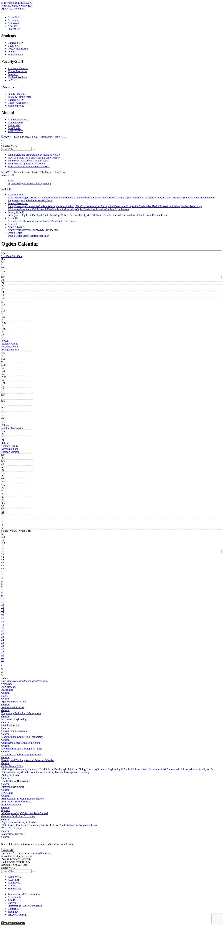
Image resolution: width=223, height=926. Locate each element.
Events (17, 229)
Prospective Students (137, 206)
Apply (4, 8)
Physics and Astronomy (28, 825)
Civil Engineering (10, 725)
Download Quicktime (41, 853)
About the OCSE (17, 221)
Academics (13, 20)
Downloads (8, 850)
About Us (13, 218)
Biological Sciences (30, 197)
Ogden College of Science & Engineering (29, 183)
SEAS (4, 695)
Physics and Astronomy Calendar (18, 822)
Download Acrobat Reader (15, 853)
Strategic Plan (49, 221)
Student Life (14, 28)
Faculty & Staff (16, 212)
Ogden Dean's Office (12, 766)
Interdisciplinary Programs (131, 197)
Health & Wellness (17, 77)
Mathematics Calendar (12, 834)
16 (2, 404)
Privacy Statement (17, 914)
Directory (13, 74)
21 (2, 440)
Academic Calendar (18, 68)
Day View (6, 681)
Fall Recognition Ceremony (75, 772)
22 (2, 457)
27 (2, 488)
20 (2, 434)
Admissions (14, 23)
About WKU (14, 17)
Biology (82, 769)
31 (2, 512)
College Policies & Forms (66, 215)
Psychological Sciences (193, 197)
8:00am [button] (9, 343)
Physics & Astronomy (169, 197)
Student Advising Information (54, 206)
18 (2, 416)
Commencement (29, 229)
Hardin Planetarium (11, 804)
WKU (11, 180)
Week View (18, 681)
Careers (12, 902)
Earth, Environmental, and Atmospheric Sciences (92, 197)
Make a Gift (14, 125)
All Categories (8, 769)
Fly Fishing (7, 792)
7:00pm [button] (12, 426)
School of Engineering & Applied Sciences (119, 769)
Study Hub (75, 206)
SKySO (20, 813)
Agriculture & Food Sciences (39, 769)
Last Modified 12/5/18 (13, 923)
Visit (10, 8)
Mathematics (151, 197)
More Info (19, 8)
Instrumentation (34, 221)
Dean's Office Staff (18, 235)
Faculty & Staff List (42, 215)
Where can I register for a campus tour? (28, 160)
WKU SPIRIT (15, 131)
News (11, 229)
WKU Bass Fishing (11, 828)
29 (2, 500)
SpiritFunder (14, 128)
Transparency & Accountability (24, 894)
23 (2, 464)
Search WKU (9, 145)
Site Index (13, 911)
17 (2, 410)
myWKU (12, 80)
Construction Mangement (14, 731)
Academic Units (16, 194)
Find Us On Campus (66, 221)
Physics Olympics (78, 825)
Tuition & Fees (44, 209)
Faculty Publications (113, 215)
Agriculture (14, 197)
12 (2, 379)
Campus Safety (16, 42)
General (5, 692)
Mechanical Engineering (13, 719)
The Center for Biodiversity (15, 781)
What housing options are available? (26, 163)
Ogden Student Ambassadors (91, 209)
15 (2, 397)
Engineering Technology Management (21, 713)
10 (2, 367)
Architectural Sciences (12, 707)
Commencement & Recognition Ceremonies (103, 206)
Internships (70, 209)
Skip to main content (12, 2)
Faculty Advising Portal (20, 215)
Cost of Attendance (18, 102)
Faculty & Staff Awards (91, 215)
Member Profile (16, 105)
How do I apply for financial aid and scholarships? (34, 157)
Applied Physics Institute (14, 701)
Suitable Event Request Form (151, 215)
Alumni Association (18, 119)
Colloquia (92, 825)
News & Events (16, 227)
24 (2, 470)
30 (2, 506)
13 (2, 385)
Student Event (42, 772)
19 (2, 422)
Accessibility (14, 897)
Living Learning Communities (23, 206)
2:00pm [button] (10, 348)
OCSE (7, 189)
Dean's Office (15, 232)
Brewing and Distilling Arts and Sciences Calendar (27, 760)
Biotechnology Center (12, 786)
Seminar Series (32, 813)
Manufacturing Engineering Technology (22, 736)
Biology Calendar (10, 775)
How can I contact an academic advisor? (28, 166)
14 (2, 391)
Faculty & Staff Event (24, 772)
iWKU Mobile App (18, 48)
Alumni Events (15, 122)
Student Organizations (117, 209)
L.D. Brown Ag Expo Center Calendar (21, 754)
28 (2, 494)
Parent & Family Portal (20, 96)
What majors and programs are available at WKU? (34, 154)
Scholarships (58, 209)
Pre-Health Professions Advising (164, 206)
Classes (28, 801)
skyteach (5, 810)
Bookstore (13, 45)
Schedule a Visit (28, 209)
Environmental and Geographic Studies (21, 748)
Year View (42, 681)
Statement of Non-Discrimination (25, 905)
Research (12, 224)
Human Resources (17, 71)
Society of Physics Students (54, 825)
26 (2, 482)
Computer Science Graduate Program (20, 742)
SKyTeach (46, 200)
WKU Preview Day (48, 229)
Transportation (15, 54)
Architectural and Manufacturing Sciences (23, 798)
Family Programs (16, 94)
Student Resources (18, 203)
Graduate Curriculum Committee (18, 816)
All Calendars (8, 686)
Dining (11, 51)
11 (2, 373)
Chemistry (92, 769)
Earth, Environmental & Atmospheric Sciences (166, 769)
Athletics (12, 26)
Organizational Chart (38, 235)
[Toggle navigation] (2, 189)
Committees (130, 215)
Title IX (12, 900)
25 (2, 476)
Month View (30, 681)
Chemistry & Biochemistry (53, 197)
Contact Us (13, 908)
